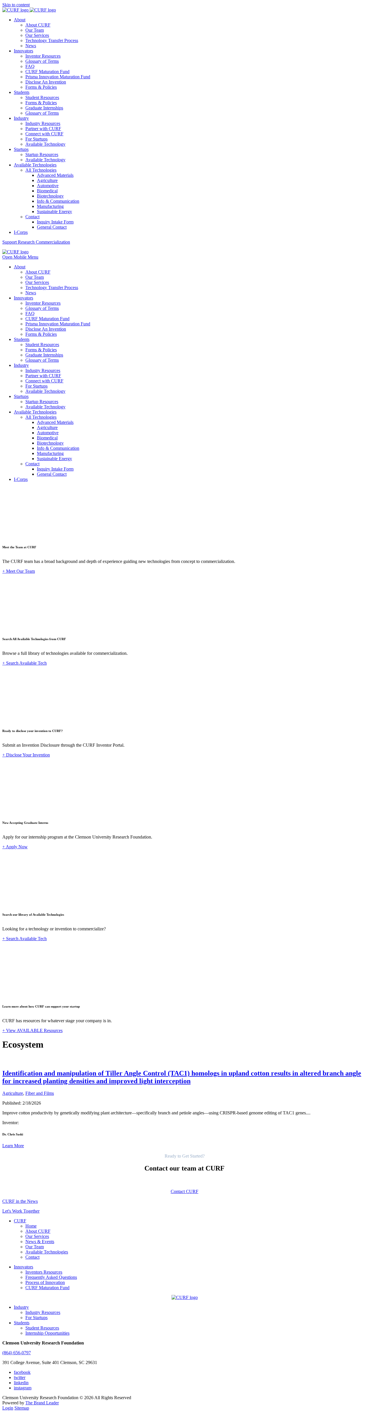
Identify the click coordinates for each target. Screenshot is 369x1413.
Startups (21, 149)
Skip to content (16, 4)
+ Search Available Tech (24, 663)
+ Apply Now (15, 846)
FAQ (30, 66)
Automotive (48, 185)
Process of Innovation (45, 1282)
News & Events (39, 1241)
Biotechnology (50, 196)
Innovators (23, 50)
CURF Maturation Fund (47, 71)
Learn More (13, 1145)
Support (36, 242)
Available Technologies (35, 164)
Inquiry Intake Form (55, 221)
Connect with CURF (44, 133)
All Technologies (41, 170)
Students (21, 92)
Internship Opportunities (47, 1333)
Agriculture (47, 180)
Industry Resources (42, 123)
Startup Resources (41, 154)
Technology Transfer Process (51, 40)
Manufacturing (50, 206)
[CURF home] (29, 9)
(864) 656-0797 (16, 1352)
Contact (32, 216)
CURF (20, 1220)
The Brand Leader (42, 1402)
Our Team (34, 30)
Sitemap (21, 1408)
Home (31, 1226)
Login (7, 1408)
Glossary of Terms (42, 61)
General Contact (52, 227)
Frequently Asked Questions (51, 1277)
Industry (21, 118)
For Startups (36, 138)
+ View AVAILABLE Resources (32, 1030)
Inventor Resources (43, 56)
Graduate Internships (44, 107)
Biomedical (47, 190)
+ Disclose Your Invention (26, 754)
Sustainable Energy (54, 211)
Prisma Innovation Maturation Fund (57, 76)
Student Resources (42, 97)
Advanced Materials (55, 175)
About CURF (37, 24)
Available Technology (45, 144)
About (19, 19)
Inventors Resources (43, 1272)
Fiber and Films (39, 1093)
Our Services (37, 35)
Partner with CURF (43, 128)
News (30, 45)
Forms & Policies (41, 87)
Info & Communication (58, 201)
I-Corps (21, 232)
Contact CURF (184, 1191)
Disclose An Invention (45, 81)
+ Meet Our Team (18, 571)
